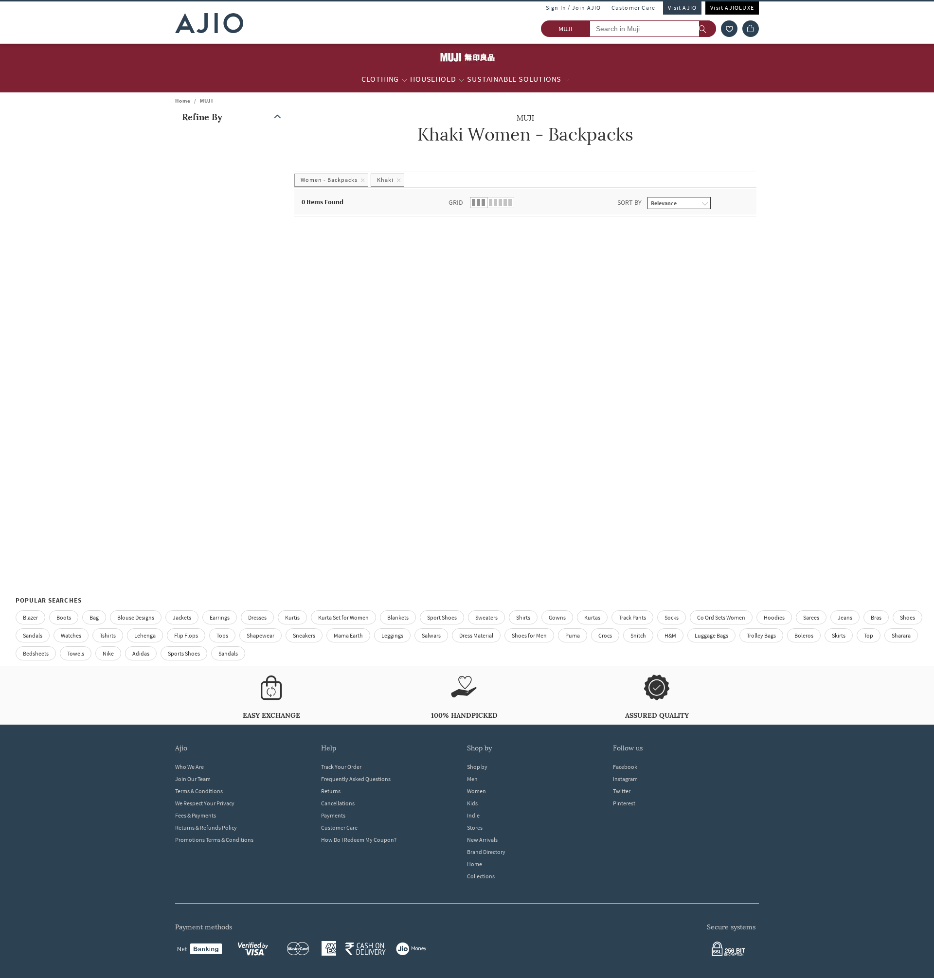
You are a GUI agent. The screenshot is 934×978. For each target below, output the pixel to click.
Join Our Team (193, 778)
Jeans (845, 617)
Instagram (625, 778)
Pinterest (624, 803)
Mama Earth (348, 635)
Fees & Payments (195, 815)
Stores (475, 827)
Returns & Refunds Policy (206, 827)
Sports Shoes (184, 653)
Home (183, 100)
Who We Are (189, 766)
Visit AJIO (682, 7)
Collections (481, 876)
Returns (331, 791)
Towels (75, 653)
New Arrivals (482, 839)
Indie (473, 815)
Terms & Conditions (199, 791)
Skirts (838, 635)
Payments (333, 815)
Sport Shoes (442, 617)
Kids (472, 803)
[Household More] (461, 79)
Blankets (398, 617)
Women (476, 791)
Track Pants (632, 617)
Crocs (605, 635)
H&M (670, 635)
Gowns (557, 617)
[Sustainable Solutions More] (567, 79)
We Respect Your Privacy (204, 803)
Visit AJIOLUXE (732, 7)
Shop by (477, 766)
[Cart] (750, 28)
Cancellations (338, 803)
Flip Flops (186, 635)
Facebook (625, 766)
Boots (63, 617)
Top (868, 635)
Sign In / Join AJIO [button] (573, 7)
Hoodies (774, 617)
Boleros (803, 635)
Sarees (811, 617)
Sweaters (486, 617)
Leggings (392, 635)
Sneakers (304, 635)
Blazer (30, 617)
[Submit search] (707, 28)
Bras (876, 617)
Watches (71, 635)
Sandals (32, 635)
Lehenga (145, 635)
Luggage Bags (711, 635)
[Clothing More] (404, 79)
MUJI (206, 100)
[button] (729, 28)
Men (472, 778)
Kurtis (292, 617)
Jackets (182, 617)
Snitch (638, 635)
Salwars (431, 635)
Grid (456, 202)
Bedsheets (36, 653)
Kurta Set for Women (343, 617)
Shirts (523, 617)
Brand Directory (486, 851)
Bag (94, 617)
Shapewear (260, 635)
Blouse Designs (135, 617)
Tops (222, 635)
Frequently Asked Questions (356, 778)
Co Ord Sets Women (721, 617)
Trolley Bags (761, 635)
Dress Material (476, 635)
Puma (572, 635)
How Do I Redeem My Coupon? (358, 839)
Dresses (257, 617)
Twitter (621, 791)
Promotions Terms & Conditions (214, 839)
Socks (672, 617)
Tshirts (108, 635)
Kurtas (592, 617)
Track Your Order (341, 766)
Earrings (220, 617)
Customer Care (633, 7)
